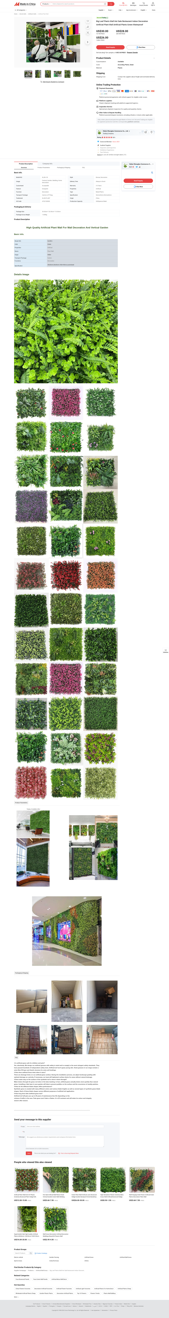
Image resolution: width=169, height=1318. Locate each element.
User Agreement (95, 1310)
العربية (95, 1306)
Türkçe (122, 1306)
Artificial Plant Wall (43, 14)
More (16, 1297)
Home (15, 14)
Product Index (118, 1304)
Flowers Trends (95, 1293)
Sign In (99, 155)
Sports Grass (18, 1261)
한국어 (100, 1306)
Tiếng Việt (129, 1306)
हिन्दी (111, 1306)
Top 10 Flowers (81, 1293)
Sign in (153, 5)
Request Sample (132, 52)
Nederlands (88, 1306)
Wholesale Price (87, 1304)
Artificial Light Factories (83, 1289)
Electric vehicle (18, 1257)
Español (45, 1306)
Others (86, 1261)
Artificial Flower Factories (64, 1289)
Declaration (105, 1310)
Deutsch (81, 1306)
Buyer (110, 10)
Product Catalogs (41, 1253)
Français (59, 1306)
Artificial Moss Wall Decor (59, 1279)
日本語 (106, 1306)
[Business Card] (152, 172)
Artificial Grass (88, 1257)
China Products (46, 1304)
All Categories (21, 10)
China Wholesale (76, 1304)
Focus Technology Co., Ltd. (72, 1310)
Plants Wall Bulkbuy (110, 1293)
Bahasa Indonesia (138, 1306)
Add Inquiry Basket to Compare (53, 82)
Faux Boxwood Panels (22, 1279)
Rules (153, 10)
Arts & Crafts (22, 14)
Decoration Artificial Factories (43, 1289)
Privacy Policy (113, 1310)
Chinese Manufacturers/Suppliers (61, 1304)
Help (120, 10)
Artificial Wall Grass (125, 1257)
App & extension (131, 10)
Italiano (75, 1306)
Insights (134, 1304)
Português (52, 1306)
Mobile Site (127, 1304)
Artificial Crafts (32, 14)
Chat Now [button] (142, 47)
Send (28, 1153)
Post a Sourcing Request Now (68, 1153)
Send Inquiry (110, 47)
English (39, 1306)
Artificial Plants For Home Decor (104, 1289)
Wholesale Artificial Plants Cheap (26, 1293)
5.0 (130, 167)
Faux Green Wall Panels (40, 1279)
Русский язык (67, 1306)
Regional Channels (108, 1304)
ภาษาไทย (116, 1306)
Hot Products (36, 1304)
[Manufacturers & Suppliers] (24, 4)
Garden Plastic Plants (46, 1293)
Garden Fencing (54, 1257)
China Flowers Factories (23, 1289)
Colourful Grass (54, 1261)
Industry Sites (97, 1304)
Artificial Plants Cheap (124, 1289)
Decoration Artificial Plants (65, 1293)
